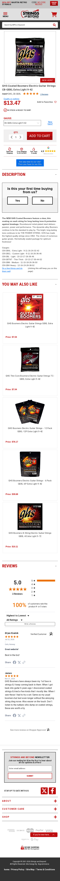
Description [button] (29, 174)
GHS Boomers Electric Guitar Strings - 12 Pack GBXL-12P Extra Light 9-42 (30, 430)
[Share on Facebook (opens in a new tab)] (14, 663)
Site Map (30, 869)
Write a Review (30, 624)
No (42, 200)
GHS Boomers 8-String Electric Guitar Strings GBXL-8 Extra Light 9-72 (30, 535)
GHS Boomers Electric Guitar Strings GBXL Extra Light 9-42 (30, 325)
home (6, 869)
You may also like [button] (29, 284)
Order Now (54, 3)
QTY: (16, 132)
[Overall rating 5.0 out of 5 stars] (31, 94)
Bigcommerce (43, 864)
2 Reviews (44, 94)
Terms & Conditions (45, 869)
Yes (17, 200)
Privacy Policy (17, 869)
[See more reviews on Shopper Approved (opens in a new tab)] (23, 662)
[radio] (43, 580)
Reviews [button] (29, 565)
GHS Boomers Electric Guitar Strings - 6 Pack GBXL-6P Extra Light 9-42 (30, 482)
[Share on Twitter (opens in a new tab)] (19, 662)
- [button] (56, 174)
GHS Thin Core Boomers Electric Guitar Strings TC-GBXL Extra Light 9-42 (30, 377)
